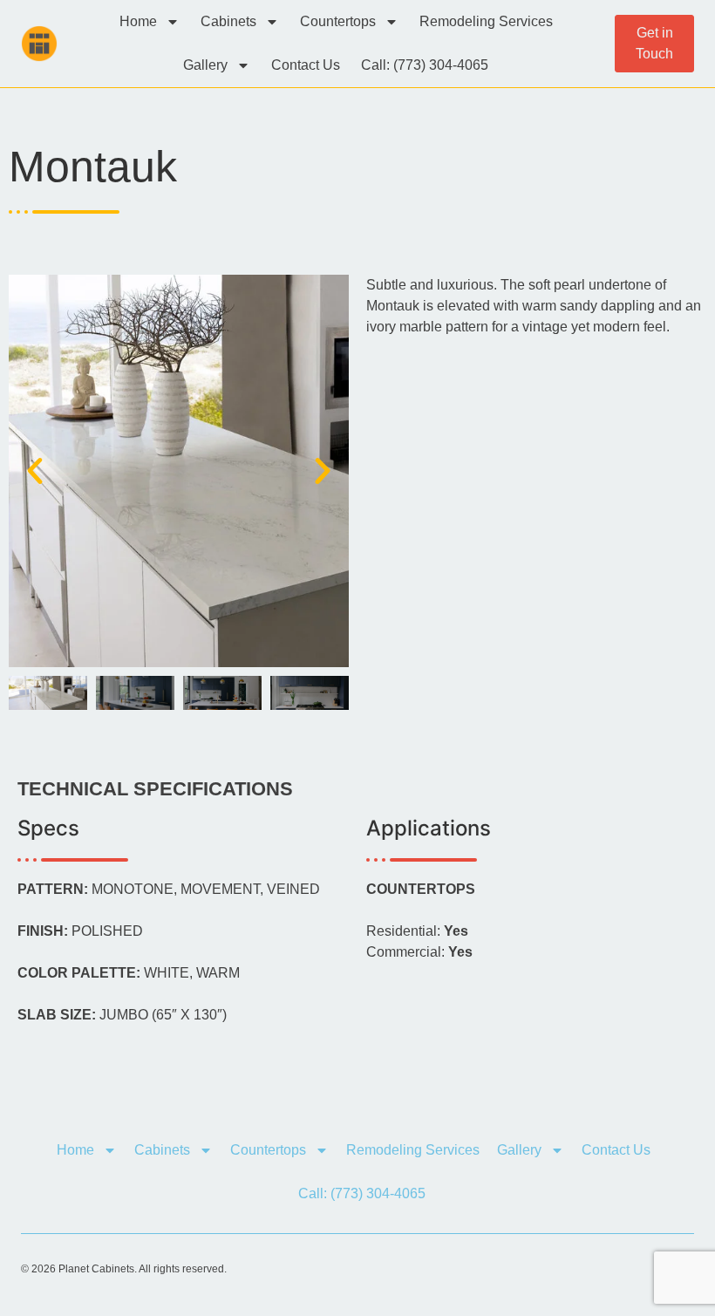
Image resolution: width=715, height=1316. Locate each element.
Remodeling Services (486, 21)
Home (138, 21)
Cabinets (228, 21)
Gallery (205, 65)
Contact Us (305, 65)
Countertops (338, 21)
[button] (34, 470)
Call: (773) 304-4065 (424, 65)
